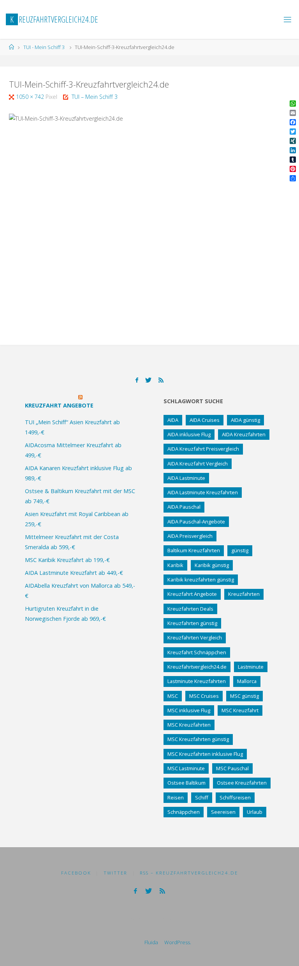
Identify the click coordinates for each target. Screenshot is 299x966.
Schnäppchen (183, 811)
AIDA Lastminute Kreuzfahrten (202, 492)
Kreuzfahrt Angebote (59, 405)
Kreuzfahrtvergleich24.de (197, 666)
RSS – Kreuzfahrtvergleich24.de (189, 873)
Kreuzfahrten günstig (192, 623)
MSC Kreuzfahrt (240, 710)
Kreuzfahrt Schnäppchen (196, 652)
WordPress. (177, 942)
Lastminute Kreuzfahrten (196, 681)
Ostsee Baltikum (186, 782)
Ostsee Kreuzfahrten (242, 782)
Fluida (150, 942)
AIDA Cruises (205, 419)
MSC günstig (244, 695)
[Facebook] (137, 380)
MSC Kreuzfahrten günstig (198, 739)
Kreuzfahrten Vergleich (194, 637)
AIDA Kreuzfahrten (244, 434)
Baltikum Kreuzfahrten (193, 550)
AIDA (172, 419)
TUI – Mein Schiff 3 (95, 96)
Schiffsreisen (235, 797)
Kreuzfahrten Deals (190, 608)
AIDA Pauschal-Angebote (196, 521)
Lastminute (251, 666)
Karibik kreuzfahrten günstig (200, 579)
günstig (239, 550)
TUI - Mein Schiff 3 (44, 47)
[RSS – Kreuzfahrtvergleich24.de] (161, 380)
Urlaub (254, 811)
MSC (172, 695)
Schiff (201, 797)
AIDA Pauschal (184, 506)
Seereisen (223, 811)
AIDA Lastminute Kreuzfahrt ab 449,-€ (74, 572)
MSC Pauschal (232, 768)
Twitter (115, 873)
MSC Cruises (204, 695)
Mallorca (247, 681)
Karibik (175, 565)
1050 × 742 (31, 96)
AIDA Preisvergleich (190, 535)
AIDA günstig (245, 419)
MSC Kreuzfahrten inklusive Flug (205, 753)
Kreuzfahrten (244, 593)
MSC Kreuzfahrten (189, 724)
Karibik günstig (212, 565)
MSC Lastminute (186, 768)
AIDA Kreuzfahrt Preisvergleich (203, 448)
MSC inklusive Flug (188, 710)
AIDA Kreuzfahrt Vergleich (197, 463)
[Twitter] (148, 380)
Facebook (76, 873)
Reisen (175, 797)
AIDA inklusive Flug (189, 434)
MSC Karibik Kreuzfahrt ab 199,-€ (67, 560)
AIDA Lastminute (186, 477)
